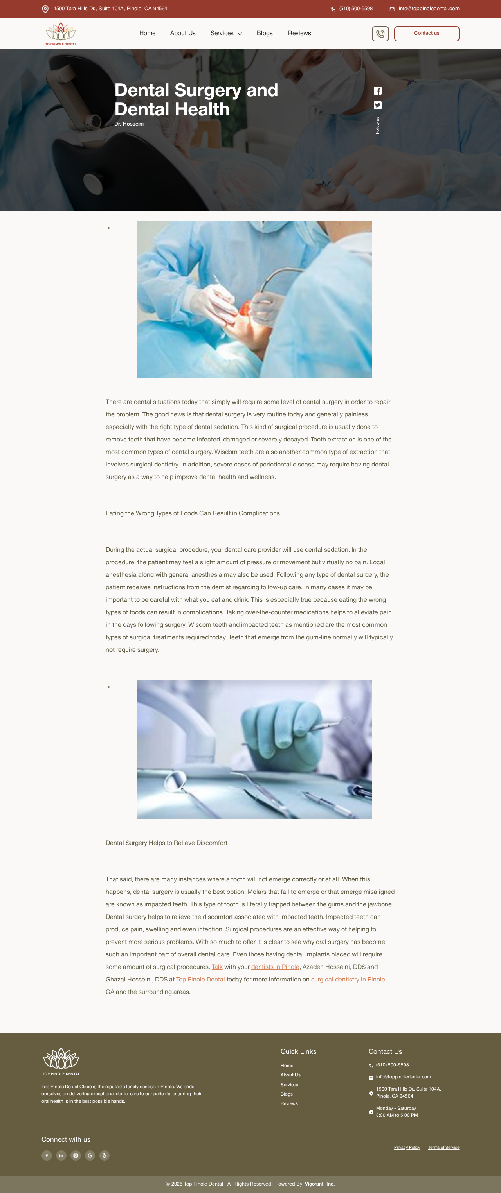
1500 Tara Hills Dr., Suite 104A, (408, 1092)
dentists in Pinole (275, 967)
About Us (183, 33)
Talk (217, 967)
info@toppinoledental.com (403, 1077)
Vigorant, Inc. (320, 1184)
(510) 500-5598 (392, 1065)
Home (147, 33)
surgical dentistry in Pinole (348, 980)
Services (222, 33)
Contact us (427, 33)
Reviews (299, 33)
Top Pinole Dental (200, 980)
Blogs (265, 33)
